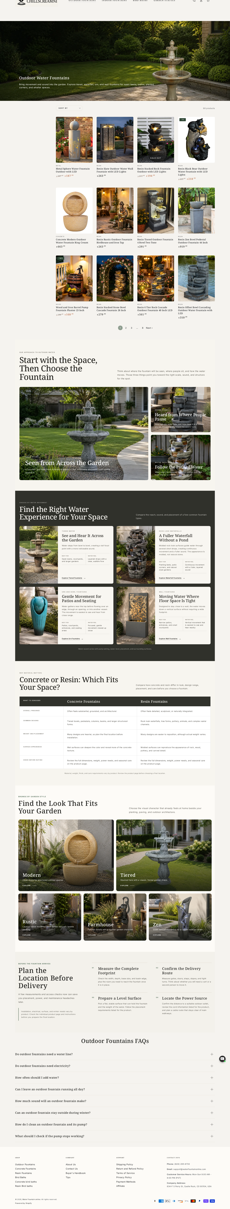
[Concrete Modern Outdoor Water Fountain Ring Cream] (74, 211)
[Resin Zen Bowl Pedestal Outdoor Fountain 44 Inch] (196, 211)
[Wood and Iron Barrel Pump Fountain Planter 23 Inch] (74, 278)
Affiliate (120, 1186)
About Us (71, 1164)
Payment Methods (125, 1181)
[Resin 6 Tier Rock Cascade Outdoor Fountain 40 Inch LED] (155, 278)
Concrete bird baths (26, 1181)
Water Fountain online (31, 1199)
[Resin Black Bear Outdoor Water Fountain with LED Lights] (196, 140)
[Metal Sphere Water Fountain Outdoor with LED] (74, 140)
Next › (149, 328)
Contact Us (72, 1168)
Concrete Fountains (25, 1168)
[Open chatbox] (222, 1059)
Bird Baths (20, 1177)
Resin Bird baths (24, 1186)
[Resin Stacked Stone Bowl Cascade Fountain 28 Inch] (115, 278)
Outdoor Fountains (25, 1164)
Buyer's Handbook (76, 1173)
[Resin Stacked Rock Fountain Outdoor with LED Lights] (155, 140)
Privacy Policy (124, 1177)
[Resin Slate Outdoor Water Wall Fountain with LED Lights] (115, 140)
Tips (68, 1177)
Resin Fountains (23, 1173)
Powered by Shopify (23, 1203)
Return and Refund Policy (129, 1168)
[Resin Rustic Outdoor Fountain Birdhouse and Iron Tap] (115, 211)
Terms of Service (125, 1173)
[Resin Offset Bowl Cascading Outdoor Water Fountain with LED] (196, 278)
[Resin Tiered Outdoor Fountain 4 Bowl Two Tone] (155, 211)
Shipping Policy (124, 1164)
